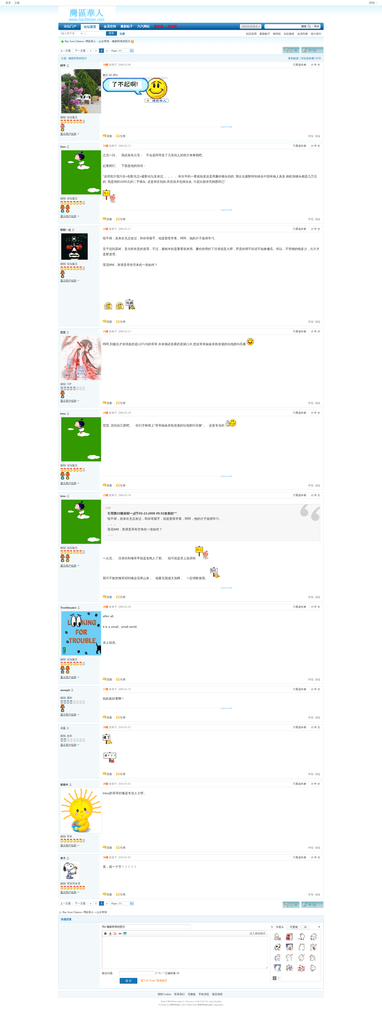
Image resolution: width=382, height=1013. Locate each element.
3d (305, 927)
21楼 (105, 145)
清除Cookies (164, 994)
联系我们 (179, 994)
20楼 (105, 64)
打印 (318, 58)
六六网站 (143, 26)
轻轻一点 (65, 229)
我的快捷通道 (250, 26)
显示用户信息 (68, 133)
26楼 (105, 606)
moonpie (65, 690)
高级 (316, 26)
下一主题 (80, 50)
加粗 (105, 933)
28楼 (105, 727)
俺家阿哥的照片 (121, 41)
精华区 (277, 33)
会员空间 (110, 26)
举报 (310, 136)
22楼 (105, 228)
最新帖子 (126, 26)
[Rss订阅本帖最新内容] (132, 41)
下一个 (320, 927)
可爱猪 (294, 927)
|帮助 (372, 3)
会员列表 (302, 33)
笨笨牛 (64, 784)
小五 (63, 728)
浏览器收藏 (307, 58)
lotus (63, 146)
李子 (63, 858)
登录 (8, 2)
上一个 (271, 927)
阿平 (63, 65)
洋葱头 (280, 927)
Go (131, 50)
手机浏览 (204, 994)
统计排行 (316, 33)
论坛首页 (90, 27)
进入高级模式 (257, 933)
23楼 (105, 331)
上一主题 (65, 50)
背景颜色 (115, 933)
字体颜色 (110, 933)
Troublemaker (68, 607)
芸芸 (63, 332)
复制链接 (293, 58)
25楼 (105, 495)
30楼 (105, 857)
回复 (109, 136)
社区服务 (289, 33)
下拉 (82, 33)
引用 (122, 136)
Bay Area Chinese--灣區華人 (80, 41)
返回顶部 (217, 994)
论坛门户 (70, 26)
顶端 (317, 136)
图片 (125, 933)
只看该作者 (299, 64)
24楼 (105, 412)
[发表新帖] (312, 52)
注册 (17, 2)
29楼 (105, 783)
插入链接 (120, 933)
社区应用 (251, 33)
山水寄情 (104, 41)
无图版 (192, 994)
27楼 (105, 689)
